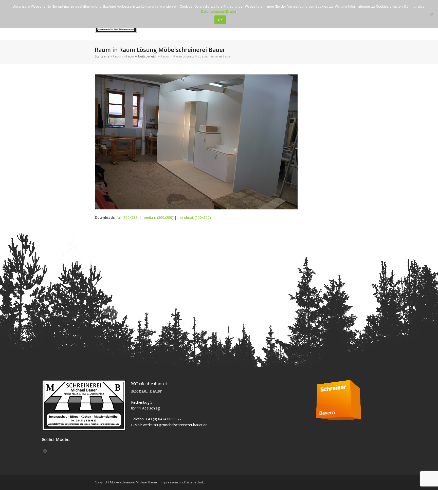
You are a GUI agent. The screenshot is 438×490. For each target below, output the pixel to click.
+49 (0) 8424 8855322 (163, 419)
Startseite (102, 56)
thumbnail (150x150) (194, 217)
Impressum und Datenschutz (183, 482)
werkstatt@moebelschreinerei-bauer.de (175, 424)
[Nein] (431, 14)
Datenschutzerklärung (218, 11)
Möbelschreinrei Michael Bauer (133, 482)
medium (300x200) (158, 217)
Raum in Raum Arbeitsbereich (135, 56)
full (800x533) (128, 217)
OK (220, 20)
